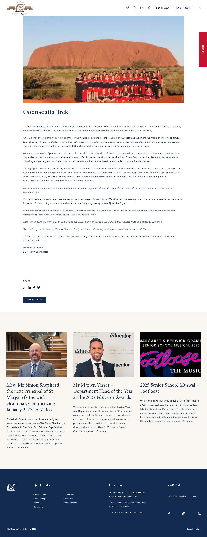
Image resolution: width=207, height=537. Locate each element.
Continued (23, 447)
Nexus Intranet (70, 502)
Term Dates (69, 498)
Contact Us (38, 507)
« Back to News (34, 300)
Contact (202, 49)
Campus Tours (39, 494)
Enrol (162, 8)
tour (183, 8)
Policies (36, 502)
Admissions (69, 494)
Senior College (40, 498)
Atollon (197, 529)
